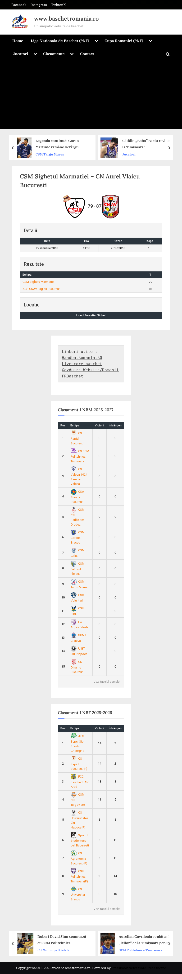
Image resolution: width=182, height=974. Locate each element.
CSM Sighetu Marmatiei (38, 281)
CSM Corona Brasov (78, 537)
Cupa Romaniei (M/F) (124, 40)
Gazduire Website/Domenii (90, 370)
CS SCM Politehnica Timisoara (80, 456)
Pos (63, 425)
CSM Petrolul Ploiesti (78, 569)
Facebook (18, 4)
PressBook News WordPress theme (138, 968)
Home (17, 40)
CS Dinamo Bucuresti (77, 667)
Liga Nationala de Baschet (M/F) (60, 40)
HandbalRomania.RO (82, 357)
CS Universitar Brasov (78, 894)
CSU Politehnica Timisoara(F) (79, 876)
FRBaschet (72, 376)
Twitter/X (58, 4)
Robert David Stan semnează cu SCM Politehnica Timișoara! (33, 940)
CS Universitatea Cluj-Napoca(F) (79, 820)
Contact (87, 53)
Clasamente (54, 53)
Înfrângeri (115, 425)
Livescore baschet (82, 364)
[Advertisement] (91, 96)
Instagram (39, 4)
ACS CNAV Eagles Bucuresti (41, 289)
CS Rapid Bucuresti (77, 438)
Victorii (99, 425)
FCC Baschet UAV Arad (79, 781)
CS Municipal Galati (25, 949)
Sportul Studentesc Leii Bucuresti (80, 840)
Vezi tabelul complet (107, 681)
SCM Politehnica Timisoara (112, 949)
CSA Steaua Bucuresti (77, 497)
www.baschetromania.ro (66, 18)
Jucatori (20, 53)
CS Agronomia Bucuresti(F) (79, 858)
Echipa (74, 425)
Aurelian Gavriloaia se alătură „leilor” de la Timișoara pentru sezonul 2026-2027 (117, 940)
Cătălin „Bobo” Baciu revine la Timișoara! (93, 143)
